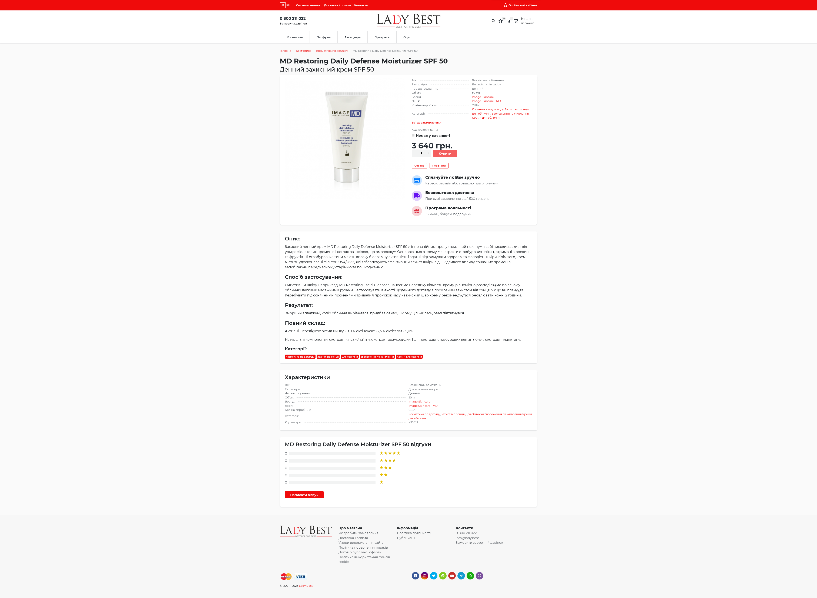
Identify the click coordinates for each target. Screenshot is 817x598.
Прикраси (382, 37)
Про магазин (350, 528)
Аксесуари (352, 37)
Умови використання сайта (361, 542)
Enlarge (345, 138)
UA (282, 5)
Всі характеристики (426, 122)
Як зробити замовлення (359, 533)
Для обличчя (481, 113)
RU (288, 5)
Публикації (406, 538)
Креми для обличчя (486, 117)
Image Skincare (483, 97)
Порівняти (439, 165)
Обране (419, 165)
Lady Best (306, 585)
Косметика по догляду (332, 50)
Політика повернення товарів (363, 547)
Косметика (295, 37)
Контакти (361, 5)
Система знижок (308, 5)
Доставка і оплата (337, 5)
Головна (285, 50)
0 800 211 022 (293, 18)
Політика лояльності (414, 533)
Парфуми (324, 37)
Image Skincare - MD (486, 101)
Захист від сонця (517, 109)
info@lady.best (467, 538)
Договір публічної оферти (360, 552)
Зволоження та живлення (510, 113)
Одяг (407, 37)
